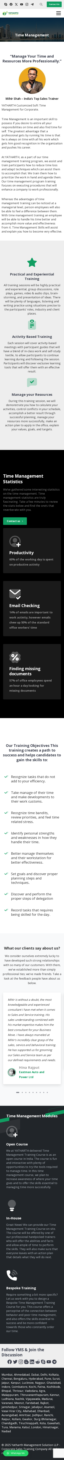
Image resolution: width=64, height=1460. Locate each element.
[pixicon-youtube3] (49, 1361)
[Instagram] (27, 4)
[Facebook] (11, 4)
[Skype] (5, 4)
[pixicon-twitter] (15, 1361)
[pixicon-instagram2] (21, 1361)
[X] (16, 4)
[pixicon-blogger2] (26, 1361)
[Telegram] (32, 4)
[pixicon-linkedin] (32, 1361)
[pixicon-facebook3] (9, 1361)
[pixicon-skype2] (43, 1361)
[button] (15, 1453)
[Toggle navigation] (58, 13)
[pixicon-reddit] (37, 1361)
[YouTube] (21, 4)
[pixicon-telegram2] (54, 1361)
